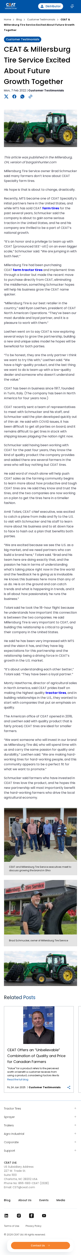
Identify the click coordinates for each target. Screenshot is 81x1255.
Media (60, 1200)
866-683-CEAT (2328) (33, 1183)
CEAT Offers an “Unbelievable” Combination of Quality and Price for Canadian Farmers (39, 1006)
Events (44, 1200)
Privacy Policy (33, 1226)
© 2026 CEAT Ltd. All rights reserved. (24, 1234)
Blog (7, 1200)
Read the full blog (17, 1079)
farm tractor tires (27, 270)
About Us (24, 1200)
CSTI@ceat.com (24, 1187)
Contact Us (38, 1245)
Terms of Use (11, 1226)
